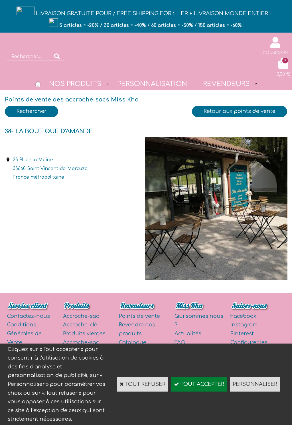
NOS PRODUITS (75, 83)
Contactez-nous (28, 316)
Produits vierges (84, 333)
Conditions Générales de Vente (24, 333)
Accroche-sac (81, 316)
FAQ (180, 342)
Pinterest (242, 333)
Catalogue (132, 342)
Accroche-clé (80, 325)
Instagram (244, 325)
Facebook (243, 316)
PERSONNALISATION (152, 83)
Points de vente (139, 316)
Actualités (188, 333)
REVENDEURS (226, 83)
